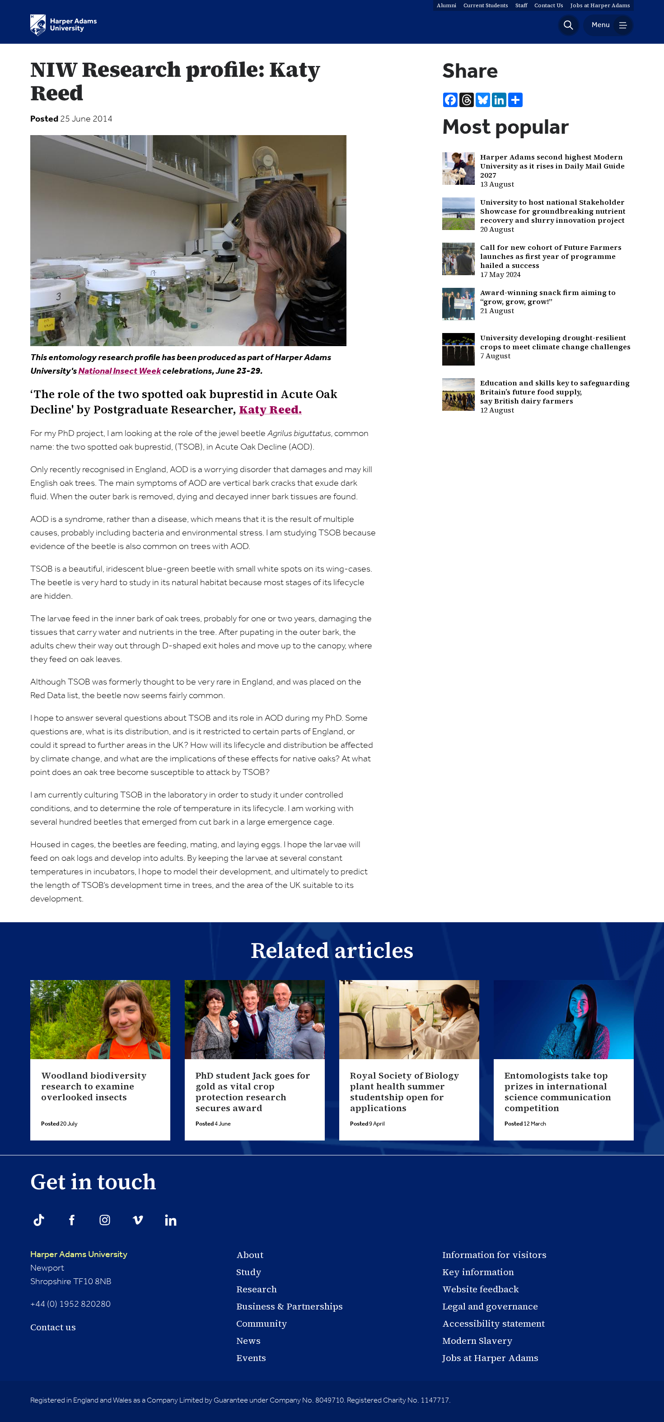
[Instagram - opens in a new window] (104, 1220)
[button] (569, 25)
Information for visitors (494, 1254)
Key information (478, 1272)
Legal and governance (490, 1306)
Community (261, 1323)
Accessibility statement (493, 1323)
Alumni (446, 5)
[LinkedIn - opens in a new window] (170, 1220)
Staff (521, 5)
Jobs (600, 5)
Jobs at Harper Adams (490, 1358)
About (249, 1254)
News (248, 1340)
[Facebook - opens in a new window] (71, 1220)
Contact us (53, 1327)
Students (485, 5)
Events (251, 1358)
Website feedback (480, 1289)
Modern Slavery (477, 1340)
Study (249, 1272)
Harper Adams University (78, 1254)
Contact (548, 5)
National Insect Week (119, 371)
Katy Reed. (270, 409)
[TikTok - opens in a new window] (38, 1220)
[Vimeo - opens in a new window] (137, 1220)
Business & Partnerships (289, 1306)
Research (256, 1289)
